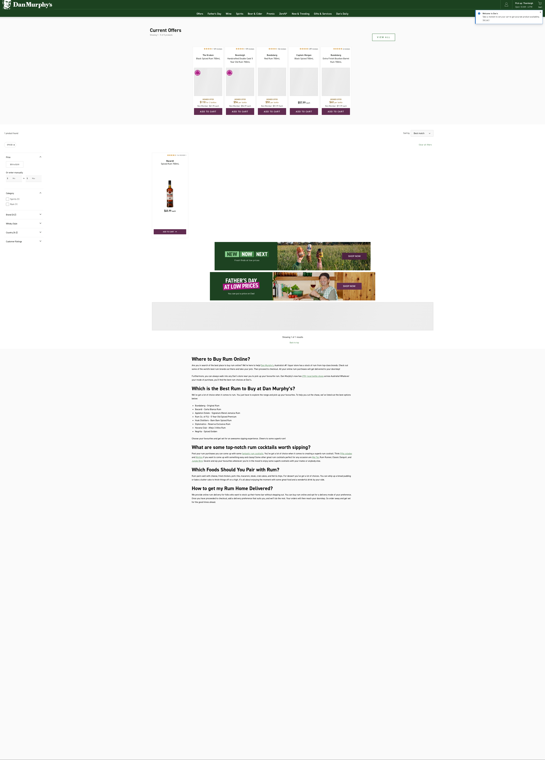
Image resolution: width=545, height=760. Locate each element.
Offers (200, 13)
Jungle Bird (197, 460)
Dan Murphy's (267, 365)
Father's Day (214, 13)
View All (383, 37)
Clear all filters (425, 144)
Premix (271, 13)
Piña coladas (346, 453)
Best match (419, 133)
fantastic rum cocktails (252, 453)
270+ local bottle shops (313, 376)
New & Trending (301, 13)
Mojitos (199, 457)
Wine (228, 13)
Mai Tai (315, 457)
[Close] (540, 12)
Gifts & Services (323, 13)
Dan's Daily (342, 13)
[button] (506, 4)
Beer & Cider (255, 13)
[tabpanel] (272, 75)
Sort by (406, 133)
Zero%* (283, 13)
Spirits (239, 13)
